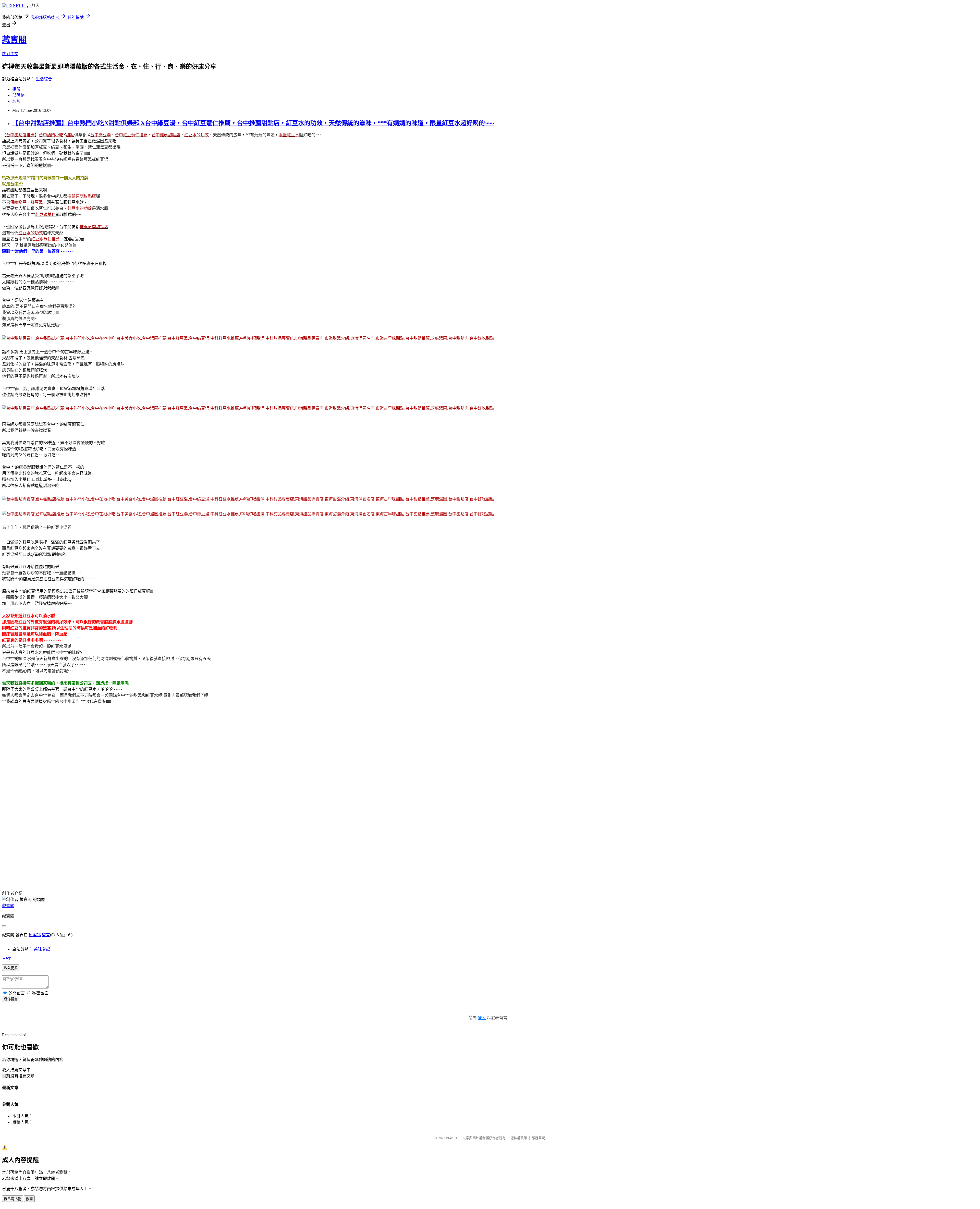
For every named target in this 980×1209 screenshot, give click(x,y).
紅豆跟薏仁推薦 (45, 239)
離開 (29, 1199)
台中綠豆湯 (100, 135)
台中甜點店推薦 (20, 135)
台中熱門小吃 (51, 135)
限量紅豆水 (289, 135)
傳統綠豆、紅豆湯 (26, 202)
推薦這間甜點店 (81, 196)
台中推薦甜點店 (166, 135)
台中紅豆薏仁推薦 (131, 135)
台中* (15, 184)
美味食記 (42, 949)
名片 (16, 101)
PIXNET (452, 1138)
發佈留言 (10, 999)
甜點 (70, 135)
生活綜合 (44, 79)
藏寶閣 (14, 39)
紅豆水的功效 (196, 135)
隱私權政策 (518, 1138)
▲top (6, 958)
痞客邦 (35, 935)
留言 (46, 935)
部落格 (18, 95)
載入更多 (10, 968)
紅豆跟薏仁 (45, 214)
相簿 (16, 89)
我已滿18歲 (12, 1199)
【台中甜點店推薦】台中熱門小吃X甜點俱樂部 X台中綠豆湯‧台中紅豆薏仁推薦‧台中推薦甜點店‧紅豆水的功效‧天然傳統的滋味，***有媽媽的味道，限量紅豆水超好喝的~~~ (253, 123)
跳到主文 (10, 54)
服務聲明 (538, 1138)
